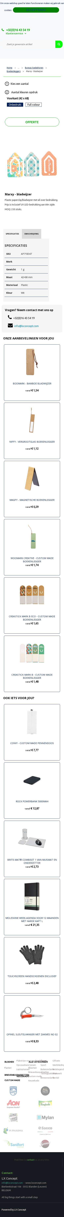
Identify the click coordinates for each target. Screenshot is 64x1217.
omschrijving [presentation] (31, 233)
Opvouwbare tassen (26, 1065)
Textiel (56, 1078)
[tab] (12, 234)
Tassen (44, 1060)
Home (9, 68)
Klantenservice (14, 33)
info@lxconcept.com (26, 326)
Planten (7, 1068)
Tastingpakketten (49, 1073)
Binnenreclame (47, 1078)
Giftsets (56, 1060)
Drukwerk (57, 1073)
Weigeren (32, 17)
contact (30, 1159)
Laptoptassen (23, 1069)
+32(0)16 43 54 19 (18, 30)
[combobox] (28, 44)
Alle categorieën (38, 1062)
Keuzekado (23, 1076)
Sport (43, 1065)
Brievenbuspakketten (38, 1072)
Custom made (12, 1080)
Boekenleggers (14, 71)
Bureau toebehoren (34, 68)
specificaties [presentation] (12, 233)
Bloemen (9, 1062)
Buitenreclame (47, 1069)
